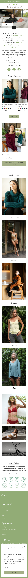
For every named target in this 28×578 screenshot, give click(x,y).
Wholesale (4, 534)
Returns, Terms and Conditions (9, 529)
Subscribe (14, 572)
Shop (14, 411)
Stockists (4, 532)
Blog (3, 515)
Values (3, 513)
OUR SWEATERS (8, 169)
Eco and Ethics (5, 510)
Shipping (4, 527)
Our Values (14, 463)
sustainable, (18, 35)
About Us (4, 508)
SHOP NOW (7, 24)
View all (14, 116)
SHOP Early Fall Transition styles (14, 163)
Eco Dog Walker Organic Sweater (9, 104)
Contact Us (4, 518)
